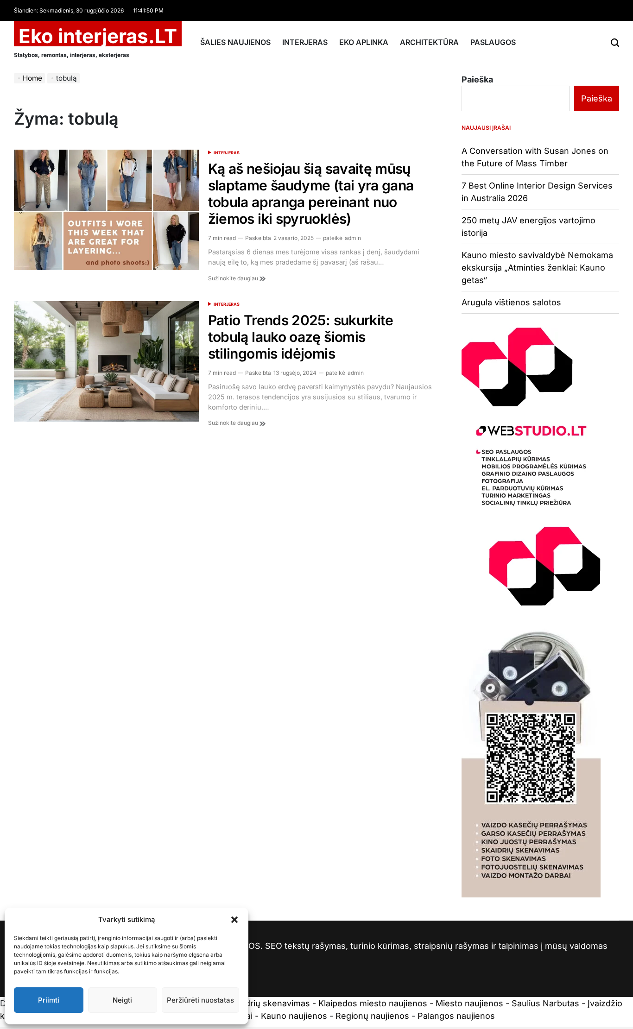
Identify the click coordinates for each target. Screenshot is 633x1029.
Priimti (48, 1000)
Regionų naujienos (372, 1016)
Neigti (122, 1000)
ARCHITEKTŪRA (429, 42)
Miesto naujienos (469, 1003)
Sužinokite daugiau (234, 278)
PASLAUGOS (493, 42)
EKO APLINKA (363, 42)
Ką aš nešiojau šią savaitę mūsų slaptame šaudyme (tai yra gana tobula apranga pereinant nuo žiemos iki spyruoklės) (311, 193)
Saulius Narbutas (545, 1003)
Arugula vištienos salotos (511, 302)
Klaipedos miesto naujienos (372, 1003)
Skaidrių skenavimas (269, 1003)
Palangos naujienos (456, 1016)
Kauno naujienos (294, 1016)
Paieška (477, 79)
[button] (234, 919)
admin (353, 237)
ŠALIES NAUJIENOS (235, 42)
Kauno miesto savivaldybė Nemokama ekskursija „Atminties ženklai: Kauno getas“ (537, 267)
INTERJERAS (305, 42)
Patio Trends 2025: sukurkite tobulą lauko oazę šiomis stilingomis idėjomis (300, 337)
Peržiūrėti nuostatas (200, 1000)
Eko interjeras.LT (98, 36)
